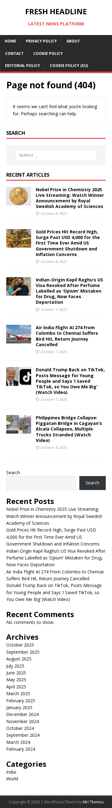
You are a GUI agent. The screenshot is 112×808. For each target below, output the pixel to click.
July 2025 (15, 666)
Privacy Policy (41, 41)
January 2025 (19, 707)
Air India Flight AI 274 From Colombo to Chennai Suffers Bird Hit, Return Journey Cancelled (67, 336)
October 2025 (20, 645)
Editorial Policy (22, 65)
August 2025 (18, 659)
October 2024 (20, 728)
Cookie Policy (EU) (69, 65)
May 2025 (16, 679)
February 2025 (20, 701)
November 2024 (22, 721)
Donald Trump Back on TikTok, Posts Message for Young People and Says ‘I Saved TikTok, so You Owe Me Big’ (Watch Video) (70, 381)
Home (10, 41)
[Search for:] (56, 155)
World (12, 779)
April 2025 (16, 687)
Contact (14, 53)
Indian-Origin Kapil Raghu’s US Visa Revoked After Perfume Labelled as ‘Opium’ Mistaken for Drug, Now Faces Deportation (69, 291)
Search (13, 472)
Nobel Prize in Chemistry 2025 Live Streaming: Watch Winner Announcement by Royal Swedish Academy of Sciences (70, 198)
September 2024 (23, 735)
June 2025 (16, 673)
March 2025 (18, 693)
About (73, 41)
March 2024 (18, 742)
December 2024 (22, 714)
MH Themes (93, 802)
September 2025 (23, 652)
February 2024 (20, 749)
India (11, 772)
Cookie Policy (48, 53)
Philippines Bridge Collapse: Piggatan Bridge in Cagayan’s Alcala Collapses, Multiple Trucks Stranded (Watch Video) (69, 429)
